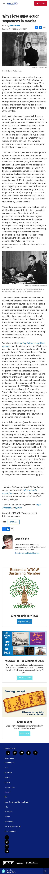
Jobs (6, 807)
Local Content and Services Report (17, 802)
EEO (6, 797)
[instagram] (7, 842)
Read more (24, 733)
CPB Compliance (11, 831)
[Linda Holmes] (7, 542)
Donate (42, 3)
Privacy (7, 782)
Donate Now (9, 822)
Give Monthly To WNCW (24, 615)
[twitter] (7, 846)
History (7, 777)
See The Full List (24, 677)
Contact (7, 817)
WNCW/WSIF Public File (13, 826)
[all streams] (46, 871)
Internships (9, 812)
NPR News (13, 522)
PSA (6, 768)
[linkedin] (7, 851)
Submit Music (9, 763)
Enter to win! (24, 721)
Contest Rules (10, 787)
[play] (3, 871)
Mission (7, 792)
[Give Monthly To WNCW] (24, 589)
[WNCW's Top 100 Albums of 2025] (24, 643)
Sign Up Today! (24, 621)
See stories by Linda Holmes (27, 553)
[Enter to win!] (24, 702)
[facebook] (7, 837)
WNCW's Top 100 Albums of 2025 (24, 661)
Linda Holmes (14, 26)
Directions (8, 773)
